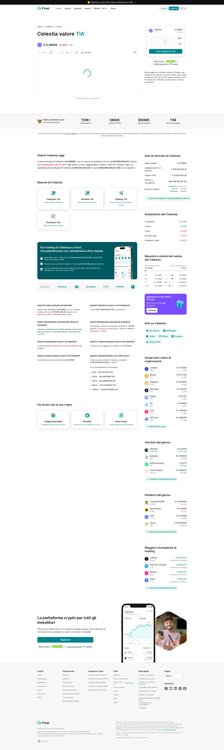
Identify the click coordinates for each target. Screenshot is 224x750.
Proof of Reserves (88, 264)
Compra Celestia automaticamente (121, 424)
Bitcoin (153, 375)
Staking (66, 679)
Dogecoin (154, 382)
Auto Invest (67, 682)
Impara (116, 702)
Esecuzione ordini (70, 690)
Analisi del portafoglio (71, 694)
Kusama (153, 572)
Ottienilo (152, 310)
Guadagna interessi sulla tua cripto (53, 424)
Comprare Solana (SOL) (97, 690)
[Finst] (43, 8)
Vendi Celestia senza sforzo (87, 202)
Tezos (152, 579)
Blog (115, 698)
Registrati (174, 8)
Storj (152, 516)
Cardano (153, 368)
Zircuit (152, 523)
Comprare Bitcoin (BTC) (97, 675)
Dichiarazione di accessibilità (145, 704)
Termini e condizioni (146, 675)
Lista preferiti (68, 697)
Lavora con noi (124, 683)
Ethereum (154, 389)
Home (39, 675)
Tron (152, 410)
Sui (151, 403)
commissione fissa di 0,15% (81, 257)
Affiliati (116, 695)
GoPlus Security (157, 463)
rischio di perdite (71, 133)
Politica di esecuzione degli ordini (149, 699)
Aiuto (115, 691)
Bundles (66, 675)
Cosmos (153, 557)
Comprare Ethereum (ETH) (98, 679)
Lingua (167, 671)
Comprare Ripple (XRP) (97, 682)
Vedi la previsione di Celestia (53, 225)
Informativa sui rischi (146, 679)
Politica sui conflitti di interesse (147, 683)
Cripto (39, 690)
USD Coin (154, 417)
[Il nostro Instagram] (180, 689)
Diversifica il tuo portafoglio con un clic (87, 424)
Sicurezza (41, 694)
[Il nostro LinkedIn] (175, 689)
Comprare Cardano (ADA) (98, 686)
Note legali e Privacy (169, 730)
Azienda (117, 675)
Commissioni (42, 686)
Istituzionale (42, 679)
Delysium (154, 456)
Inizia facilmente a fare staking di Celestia (121, 203)
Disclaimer (143, 708)
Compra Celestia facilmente (53, 202)
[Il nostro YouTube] (171, 689)
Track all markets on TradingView (87, 98)
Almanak (154, 449)
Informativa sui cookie (147, 691)
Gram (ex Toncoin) (158, 565)
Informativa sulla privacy (148, 687)
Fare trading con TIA (165, 51)
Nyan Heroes (155, 508)
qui (127, 735)
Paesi (39, 697)
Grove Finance (156, 470)
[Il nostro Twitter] (166, 689)
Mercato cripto (68, 686)
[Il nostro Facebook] (185, 689)
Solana (153, 396)
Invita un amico (119, 687)
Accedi (163, 8)
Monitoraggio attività (71, 701)
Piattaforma (41, 682)
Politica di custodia (146, 695)
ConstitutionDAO (157, 501)
